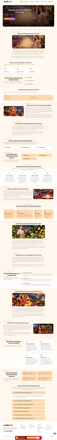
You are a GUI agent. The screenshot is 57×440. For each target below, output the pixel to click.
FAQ (38, 430)
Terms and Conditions (41, 427)
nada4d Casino (31, 1)
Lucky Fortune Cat (44, 1)
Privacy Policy (39, 428)
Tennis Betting (50, 1)
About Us (38, 425)
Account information (9, 18)
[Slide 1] (27, 25)
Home (21, 1)
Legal (38, 429)
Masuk (37, 437)
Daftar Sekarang (31, 437)
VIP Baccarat (37, 1)
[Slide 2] (28, 25)
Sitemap (52, 436)
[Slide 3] (30, 25)
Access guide (26, 1)
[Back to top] (54, 433)
